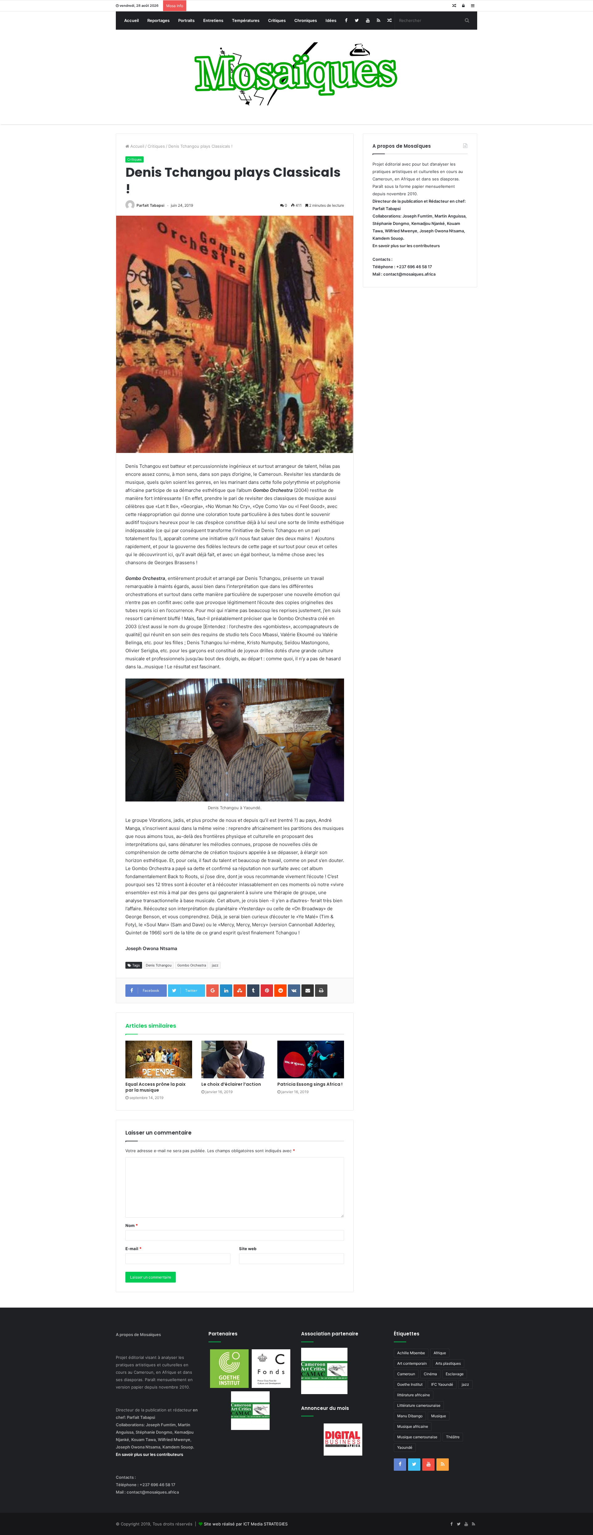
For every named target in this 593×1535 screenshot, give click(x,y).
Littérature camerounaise (418, 1405)
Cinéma (430, 1374)
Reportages (158, 20)
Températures (245, 20)
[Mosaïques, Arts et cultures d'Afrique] (297, 73)
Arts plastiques (448, 1363)
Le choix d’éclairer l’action (231, 1084)
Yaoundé (404, 1447)
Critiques (277, 20)
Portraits (186, 20)
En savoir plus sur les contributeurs (406, 245)
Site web (247, 1248)
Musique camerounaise (417, 1437)
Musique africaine (412, 1426)
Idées (331, 20)
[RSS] (378, 20)
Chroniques (305, 20)
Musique (438, 1416)
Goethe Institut (410, 1384)
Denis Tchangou (158, 965)
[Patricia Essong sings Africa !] (310, 1059)
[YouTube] (367, 20)
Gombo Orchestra (191, 965)
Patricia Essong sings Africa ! (310, 1084)
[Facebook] (346, 20)
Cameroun (406, 1374)
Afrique (440, 1353)
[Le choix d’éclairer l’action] (234, 1059)
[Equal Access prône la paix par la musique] (158, 1059)
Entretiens (213, 20)
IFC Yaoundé (442, 1384)
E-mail (133, 1248)
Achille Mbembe (411, 1353)
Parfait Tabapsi (150, 205)
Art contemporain (412, 1363)
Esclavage (455, 1374)
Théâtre (453, 1437)
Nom (131, 1225)
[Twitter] (356, 20)
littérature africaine (413, 1395)
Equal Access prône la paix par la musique (155, 1087)
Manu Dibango (410, 1416)
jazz (215, 965)
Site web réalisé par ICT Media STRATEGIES (246, 1523)
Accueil (131, 20)
